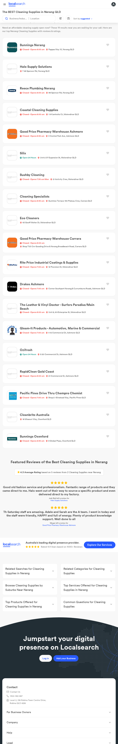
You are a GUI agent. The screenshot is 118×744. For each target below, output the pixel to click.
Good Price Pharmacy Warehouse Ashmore (59, 525)
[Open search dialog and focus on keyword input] (5, 18)
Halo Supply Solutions (59, 500)
